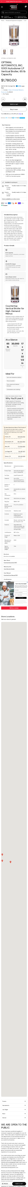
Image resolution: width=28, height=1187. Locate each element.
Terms (22, 603)
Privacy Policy (19, 603)
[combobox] (16, 595)
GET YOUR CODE (21, 597)
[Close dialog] (27, 582)
